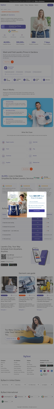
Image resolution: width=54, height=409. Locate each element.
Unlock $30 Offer (37, 210)
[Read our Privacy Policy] (44, 207)
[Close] (45, 193)
